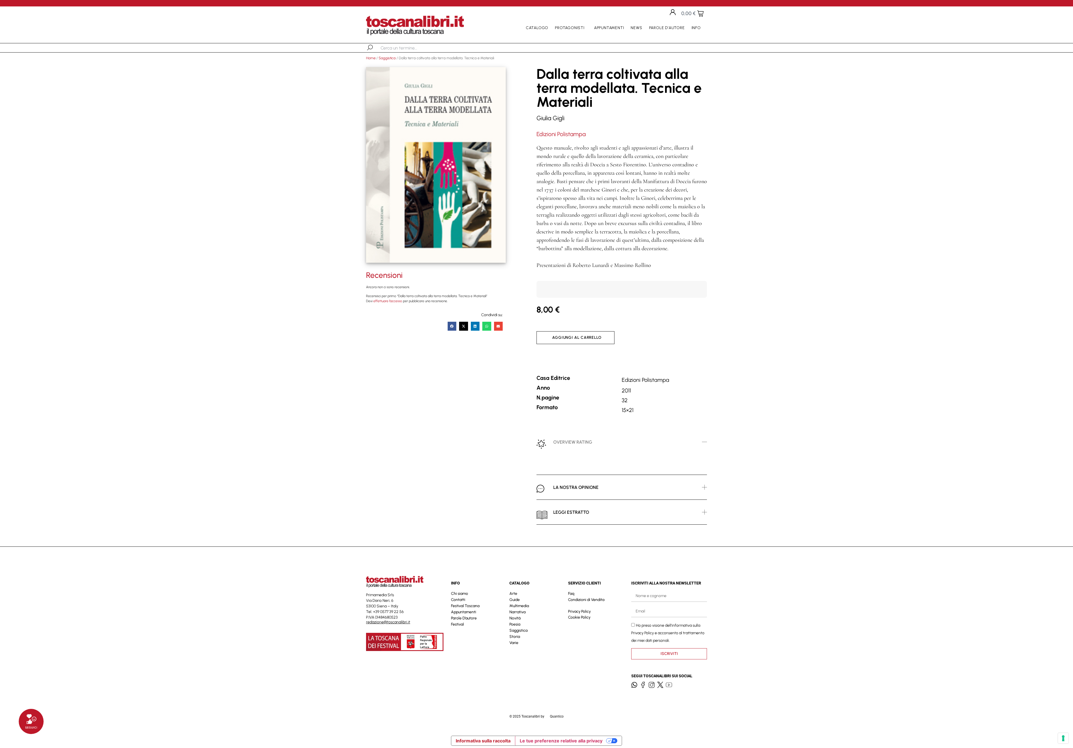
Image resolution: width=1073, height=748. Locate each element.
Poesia (514, 624)
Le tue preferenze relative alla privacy (561, 741)
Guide (514, 599)
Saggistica (387, 58)
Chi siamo (459, 593)
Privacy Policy (579, 611)
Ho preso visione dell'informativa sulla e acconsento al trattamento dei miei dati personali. (667, 633)
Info (696, 27)
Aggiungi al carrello (577, 337)
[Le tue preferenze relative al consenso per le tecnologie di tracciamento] (1063, 738)
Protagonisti (570, 27)
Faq (571, 593)
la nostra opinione (576, 487)
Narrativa (517, 612)
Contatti (458, 599)
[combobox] (409, 47)
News (636, 27)
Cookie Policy (579, 617)
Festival (457, 624)
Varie (513, 642)
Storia (514, 636)
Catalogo (537, 27)
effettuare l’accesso (387, 301)
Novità (515, 618)
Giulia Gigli (550, 118)
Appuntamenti (609, 27)
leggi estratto (571, 512)
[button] (452, 326)
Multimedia (519, 605)
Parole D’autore (667, 27)
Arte (513, 593)
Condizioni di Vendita (586, 599)
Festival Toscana (465, 605)
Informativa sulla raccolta (483, 741)
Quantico (557, 716)
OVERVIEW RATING (572, 442)
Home (371, 58)
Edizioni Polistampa (561, 134)
